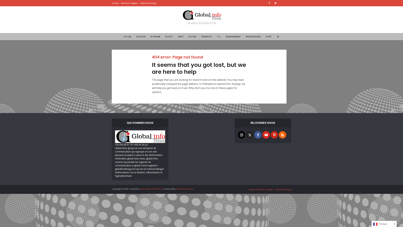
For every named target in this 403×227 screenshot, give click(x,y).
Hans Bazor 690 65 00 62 (151, 188)
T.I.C (219, 36)
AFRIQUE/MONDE (253, 36)
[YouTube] (266, 135)
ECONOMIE (155, 36)
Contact (115, 3)
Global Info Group (184, 188)
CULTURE (192, 36)
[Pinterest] (274, 135)
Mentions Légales (129, 3)
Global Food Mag (148, 3)
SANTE (180, 36)
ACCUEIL (127, 36)
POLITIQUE (141, 36)
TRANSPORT (206, 36)
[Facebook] (258, 135)
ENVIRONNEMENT (233, 36)
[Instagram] (241, 135)
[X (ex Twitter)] (249, 135)
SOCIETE (169, 36)
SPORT (269, 36)
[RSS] (282, 135)
